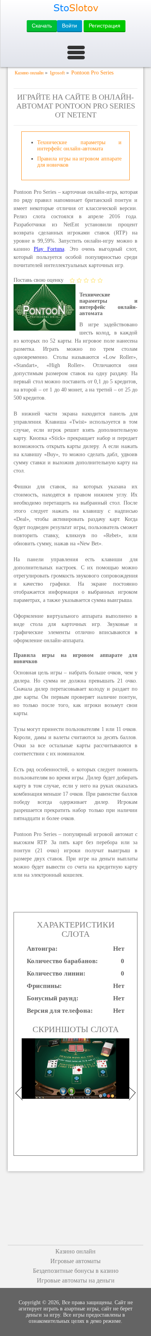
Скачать (42, 25)
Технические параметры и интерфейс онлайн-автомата (79, 146)
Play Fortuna (49, 249)
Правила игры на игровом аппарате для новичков (79, 162)
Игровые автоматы (75, 1261)
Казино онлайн (75, 1251)
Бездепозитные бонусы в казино (75, 1270)
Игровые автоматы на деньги (76, 1280)
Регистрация (104, 25)
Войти (69, 25)
